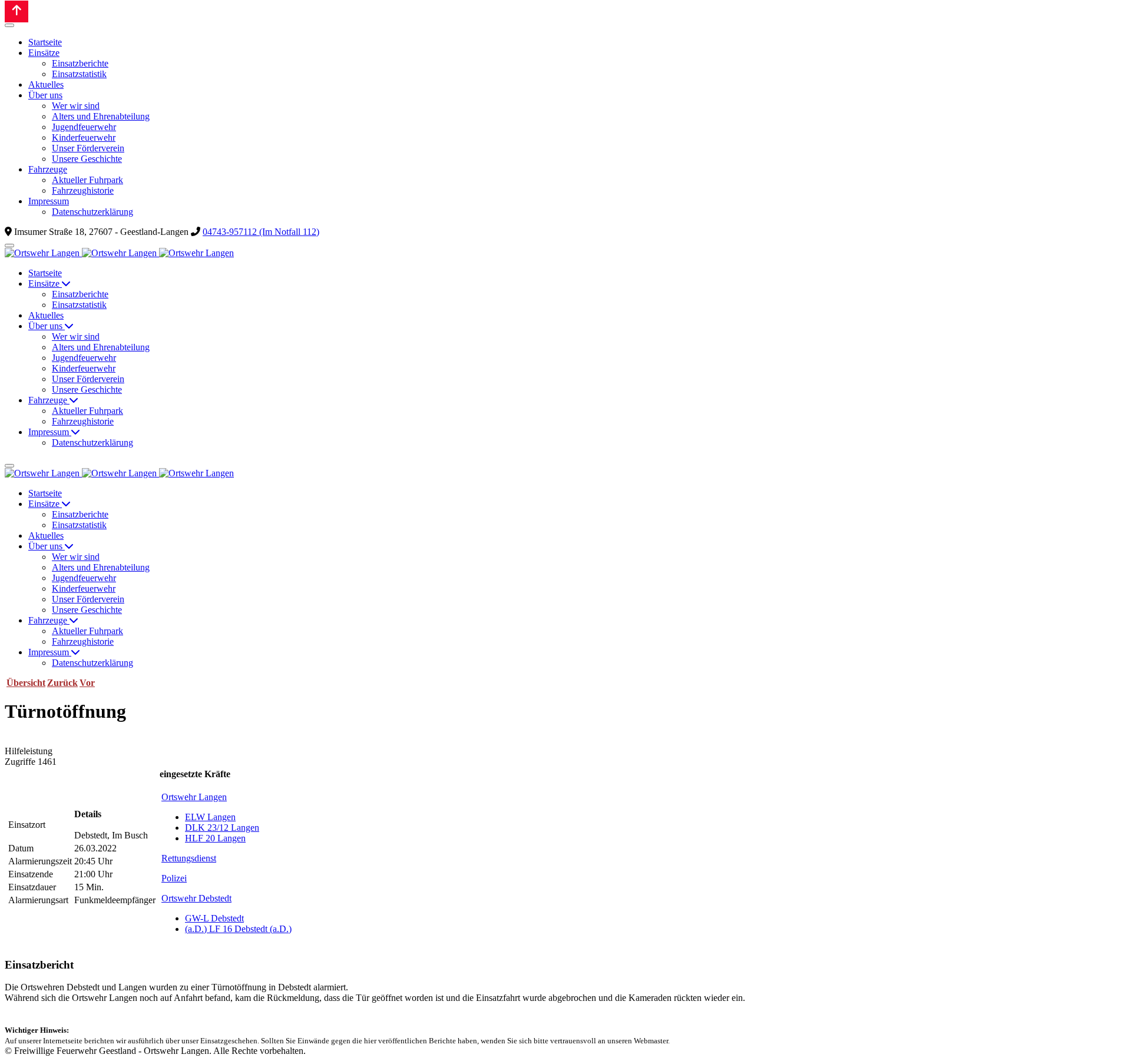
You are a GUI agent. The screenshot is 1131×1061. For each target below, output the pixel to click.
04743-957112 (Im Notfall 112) (261, 232)
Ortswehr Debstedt (196, 898)
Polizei (174, 878)
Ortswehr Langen (194, 797)
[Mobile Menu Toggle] (9, 25)
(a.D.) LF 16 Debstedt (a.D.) (238, 929)
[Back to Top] (16, 11)
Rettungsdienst (188, 858)
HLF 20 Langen (215, 838)
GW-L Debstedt (214, 918)
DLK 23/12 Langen (222, 828)
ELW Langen (210, 817)
